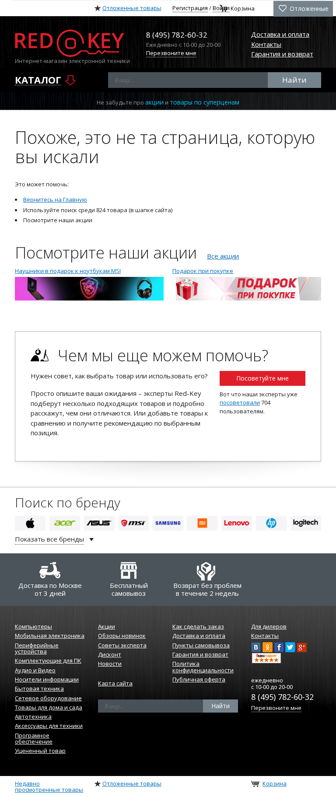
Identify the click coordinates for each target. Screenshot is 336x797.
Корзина (243, 8)
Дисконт (109, 654)
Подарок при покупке (202, 271)
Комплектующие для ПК (48, 660)
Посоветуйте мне (262, 378)
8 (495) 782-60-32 (282, 697)
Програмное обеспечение (33, 738)
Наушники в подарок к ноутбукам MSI (68, 271)
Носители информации (47, 679)
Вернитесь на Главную (55, 199)
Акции (106, 626)
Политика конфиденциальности (203, 667)
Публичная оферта (198, 679)
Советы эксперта (122, 645)
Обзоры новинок (122, 636)
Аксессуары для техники (49, 726)
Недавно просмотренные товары (49, 787)
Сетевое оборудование (48, 698)
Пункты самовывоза (201, 645)
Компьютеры (33, 626)
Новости (110, 664)
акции (154, 102)
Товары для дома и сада (48, 707)
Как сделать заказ (198, 626)
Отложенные (308, 8)
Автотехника (33, 716)
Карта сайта (115, 683)
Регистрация (190, 8)
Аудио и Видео (35, 670)
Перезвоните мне (171, 53)
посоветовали (240, 402)
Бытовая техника (39, 688)
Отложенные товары (131, 8)
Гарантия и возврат (282, 53)
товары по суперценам (204, 102)
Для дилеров (269, 626)
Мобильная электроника (49, 636)
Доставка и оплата (280, 34)
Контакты (266, 44)
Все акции (223, 256)
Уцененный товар (40, 751)
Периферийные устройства (37, 648)
